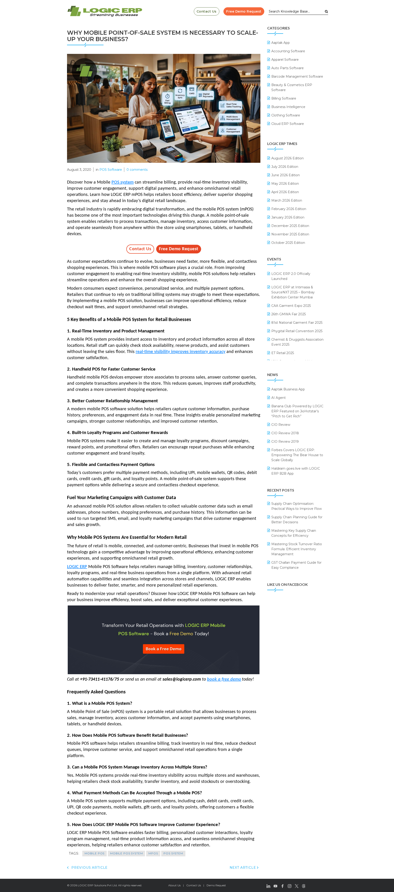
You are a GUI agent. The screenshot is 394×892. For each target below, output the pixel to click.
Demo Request (216, 885)
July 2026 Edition (284, 167)
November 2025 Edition (290, 234)
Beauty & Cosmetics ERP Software (291, 87)
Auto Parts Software (287, 68)
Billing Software (283, 98)
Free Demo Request (244, 11)
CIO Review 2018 (285, 433)
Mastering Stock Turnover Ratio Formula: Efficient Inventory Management (296, 549)
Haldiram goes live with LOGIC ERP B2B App (295, 471)
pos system (173, 853)
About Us (174, 885)
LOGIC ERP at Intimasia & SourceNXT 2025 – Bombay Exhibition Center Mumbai (293, 292)
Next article (243, 868)
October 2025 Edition (288, 243)
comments (137, 170)
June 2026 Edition (285, 175)
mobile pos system (126, 853)
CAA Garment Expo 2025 (291, 306)
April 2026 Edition (285, 192)
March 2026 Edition (286, 200)
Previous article (89, 868)
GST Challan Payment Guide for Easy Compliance (296, 565)
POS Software (110, 170)
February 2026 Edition (288, 209)
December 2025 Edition (290, 226)
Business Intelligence (288, 107)
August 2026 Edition (287, 158)
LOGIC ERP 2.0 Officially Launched (290, 276)
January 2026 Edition (287, 217)
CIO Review (280, 425)
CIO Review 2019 (285, 441)
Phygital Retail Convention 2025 (296, 331)
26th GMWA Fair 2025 (288, 314)
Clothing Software (285, 115)
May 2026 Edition (285, 184)
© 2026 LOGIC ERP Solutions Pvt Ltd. (92, 885)
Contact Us (207, 11)
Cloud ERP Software (287, 124)
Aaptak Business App (288, 389)
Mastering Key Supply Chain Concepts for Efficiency (293, 533)
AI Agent (278, 398)
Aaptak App (280, 43)
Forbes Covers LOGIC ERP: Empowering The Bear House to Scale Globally (297, 455)
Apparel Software (285, 60)
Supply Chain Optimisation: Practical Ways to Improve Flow (296, 506)
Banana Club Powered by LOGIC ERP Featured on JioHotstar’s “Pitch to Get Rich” (297, 411)
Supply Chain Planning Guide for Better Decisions (296, 519)
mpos (153, 853)
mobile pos (94, 853)
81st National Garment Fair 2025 (296, 323)
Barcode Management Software (297, 76)
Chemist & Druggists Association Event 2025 (297, 342)
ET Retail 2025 (282, 353)
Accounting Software (288, 51)
